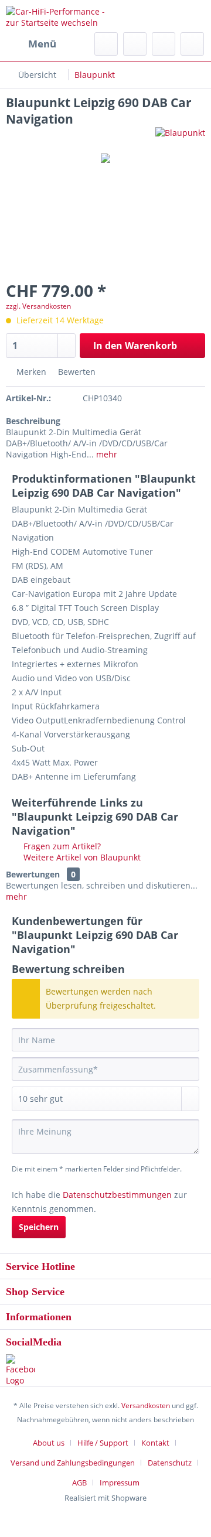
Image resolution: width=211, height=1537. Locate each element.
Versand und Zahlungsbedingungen (73, 1462)
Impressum (119, 1482)
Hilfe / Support (102, 1442)
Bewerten (76, 371)
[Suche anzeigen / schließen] (106, 44)
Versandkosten (145, 1405)
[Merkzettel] (135, 44)
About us (48, 1442)
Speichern (39, 1226)
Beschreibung (33, 420)
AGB (79, 1482)
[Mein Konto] (163, 44)
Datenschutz (170, 1462)
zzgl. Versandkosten (38, 306)
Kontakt (155, 1442)
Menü (42, 43)
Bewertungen (33, 874)
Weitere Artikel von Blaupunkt (81, 857)
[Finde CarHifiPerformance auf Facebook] (105, 1370)
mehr (105, 454)
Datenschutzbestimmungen (117, 1194)
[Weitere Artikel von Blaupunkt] (180, 137)
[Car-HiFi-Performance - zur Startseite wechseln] (56, 16)
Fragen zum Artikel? (61, 846)
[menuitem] (31, 44)
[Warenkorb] (192, 44)
